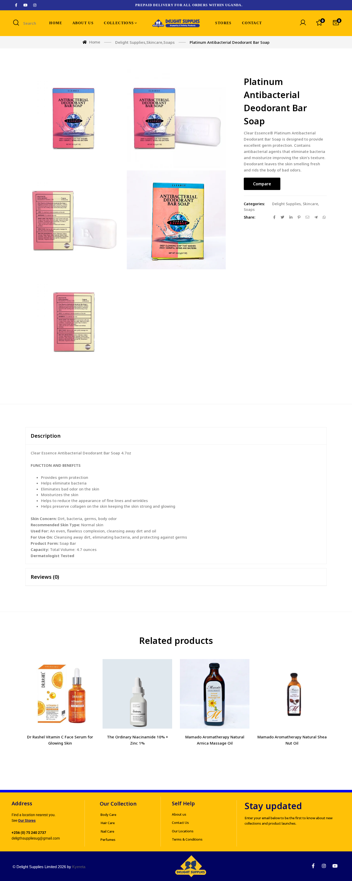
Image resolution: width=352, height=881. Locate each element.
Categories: (254, 203)
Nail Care (107, 831)
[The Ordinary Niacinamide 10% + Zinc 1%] (137, 694)
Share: (249, 217)
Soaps (249, 209)
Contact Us (180, 822)
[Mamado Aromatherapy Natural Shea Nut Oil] (292, 694)
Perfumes (107, 839)
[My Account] (302, 23)
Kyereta (78, 867)
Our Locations (183, 831)
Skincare (310, 203)
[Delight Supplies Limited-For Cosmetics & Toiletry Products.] (176, 23)
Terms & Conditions (187, 839)
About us (179, 814)
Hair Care (107, 822)
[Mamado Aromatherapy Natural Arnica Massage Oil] (214, 694)
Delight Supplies (286, 203)
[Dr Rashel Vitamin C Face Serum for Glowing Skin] (60, 694)
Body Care (108, 814)
